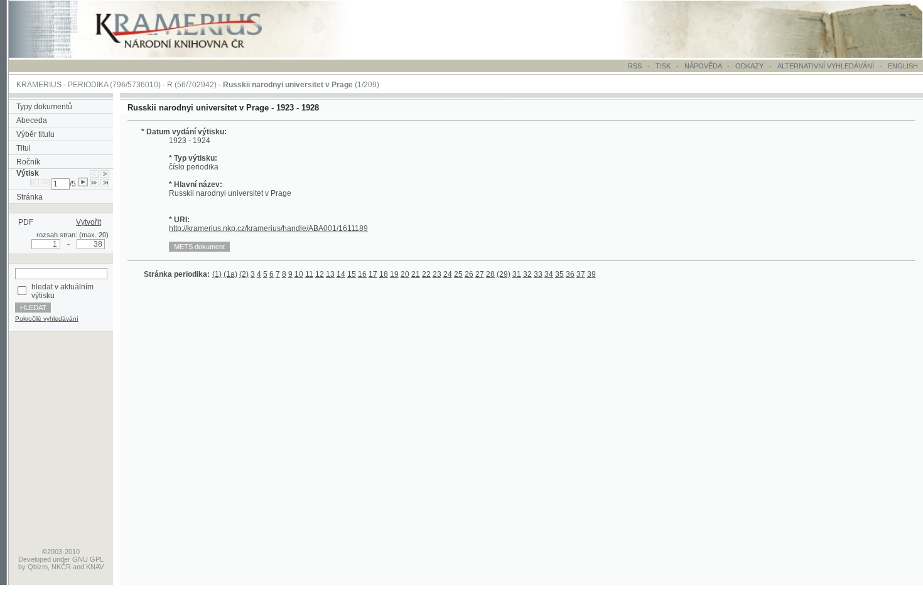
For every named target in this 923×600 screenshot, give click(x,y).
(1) (217, 274)
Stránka (29, 197)
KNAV (95, 567)
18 (383, 274)
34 (548, 274)
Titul (23, 148)
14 (341, 274)
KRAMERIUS (39, 84)
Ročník (28, 162)
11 (309, 274)
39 (591, 274)
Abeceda (31, 120)
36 (570, 274)
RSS (635, 66)
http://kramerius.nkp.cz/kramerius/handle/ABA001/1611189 (268, 228)
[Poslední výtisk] (104, 183)
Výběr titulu (35, 134)
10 (298, 274)
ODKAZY (749, 66)
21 (415, 274)
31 (516, 274)
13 (330, 274)
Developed (34, 559)
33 (538, 274)
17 (373, 274)
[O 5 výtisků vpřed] (94, 183)
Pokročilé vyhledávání (46, 318)
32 (527, 274)
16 (362, 274)
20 (405, 274)
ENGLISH (903, 66)
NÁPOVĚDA (702, 66)
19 (394, 274)
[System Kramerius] (193, 55)
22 (426, 274)
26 (469, 274)
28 (490, 274)
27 (479, 274)
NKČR (61, 567)
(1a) (230, 274)
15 (351, 274)
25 (458, 274)
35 (559, 274)
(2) (244, 274)
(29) (503, 274)
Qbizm (38, 567)
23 (437, 274)
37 (580, 274)
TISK (664, 66)
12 (319, 274)
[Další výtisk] (104, 173)
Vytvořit (88, 222)
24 (447, 274)
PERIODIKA (88, 84)
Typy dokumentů (44, 106)
